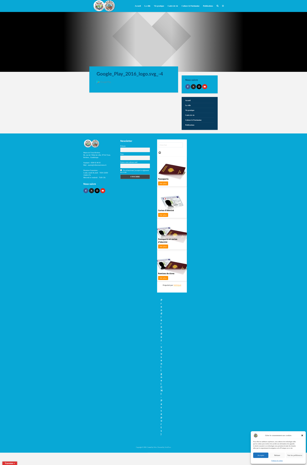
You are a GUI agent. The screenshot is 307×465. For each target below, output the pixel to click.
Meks (155, 447)
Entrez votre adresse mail (128, 162)
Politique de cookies (277, 461)
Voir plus (163, 183)
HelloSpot (177, 285)
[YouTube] (204, 86)
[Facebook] (187, 86)
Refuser (277, 455)
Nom (122, 154)
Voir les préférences (294, 455)
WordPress (168, 447)
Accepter (260, 455)
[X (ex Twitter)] (193, 86)
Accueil (138, 6)
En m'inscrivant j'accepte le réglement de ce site (134, 171)
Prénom (123, 146)
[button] (302, 435)
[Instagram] (199, 86)
